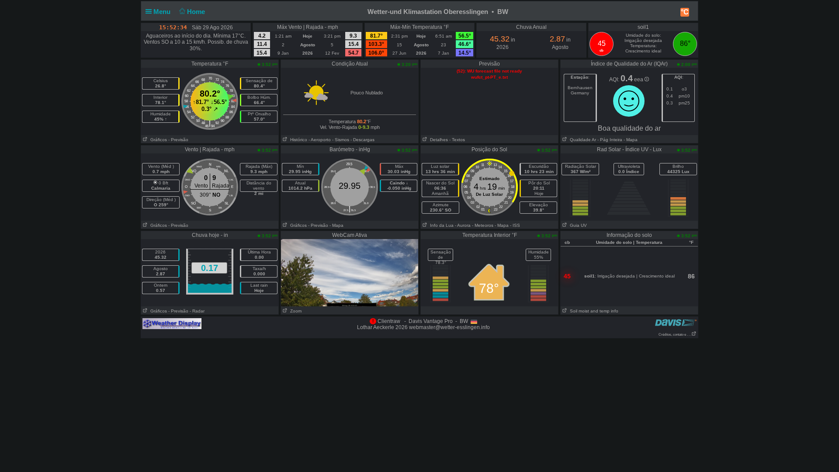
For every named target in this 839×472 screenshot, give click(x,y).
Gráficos (157, 139)
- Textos (457, 139)
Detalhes (437, 139)
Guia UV (577, 225)
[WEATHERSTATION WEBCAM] (349, 272)
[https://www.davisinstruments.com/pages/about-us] (676, 322)
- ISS (515, 225)
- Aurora (463, 225)
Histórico (297, 139)
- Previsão (178, 139)
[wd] (171, 323)
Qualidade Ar (581, 139)
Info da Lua (440, 225)
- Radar (197, 311)
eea (639, 79)
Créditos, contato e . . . (675, 335)
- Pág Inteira (609, 139)
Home (196, 11)
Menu (163, 11)
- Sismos (340, 139)
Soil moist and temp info (592, 311)
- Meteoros (482, 225)
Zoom (295, 311)
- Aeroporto (320, 139)
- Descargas (362, 139)
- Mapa (630, 139)
